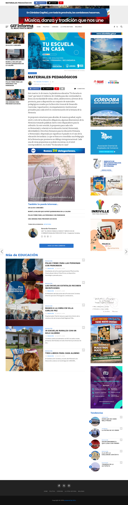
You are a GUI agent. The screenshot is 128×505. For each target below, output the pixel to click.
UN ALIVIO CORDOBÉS (13, 45)
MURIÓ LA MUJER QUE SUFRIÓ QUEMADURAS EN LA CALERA (15, 63)
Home (39, 26)
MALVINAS (78, 26)
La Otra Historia (67, 26)
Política (46, 26)
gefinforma (47, 224)
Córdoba (55, 26)
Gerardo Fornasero (42, 81)
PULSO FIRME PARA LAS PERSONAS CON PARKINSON (14, 83)
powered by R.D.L (70, 500)
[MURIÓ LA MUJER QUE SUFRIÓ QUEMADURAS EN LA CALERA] (15, 60)
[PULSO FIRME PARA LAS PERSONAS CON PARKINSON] (15, 80)
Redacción (51, 268)
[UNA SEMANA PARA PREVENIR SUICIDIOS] (15, 100)
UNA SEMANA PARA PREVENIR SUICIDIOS (13, 103)
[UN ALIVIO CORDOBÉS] (15, 43)
